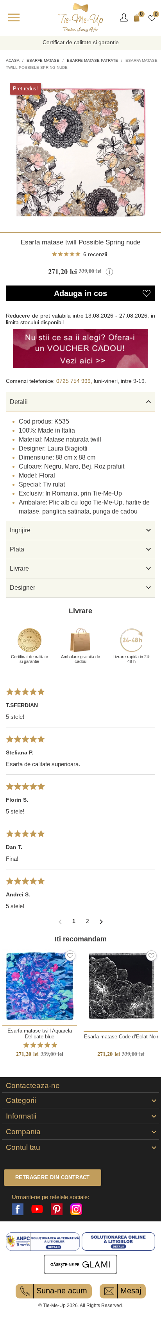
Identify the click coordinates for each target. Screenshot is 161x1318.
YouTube (37, 1209)
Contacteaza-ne (33, 1086)
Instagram (76, 1209)
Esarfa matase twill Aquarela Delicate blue (39, 1034)
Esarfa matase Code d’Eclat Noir (121, 1037)
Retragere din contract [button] (52, 1177)
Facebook (17, 1209)
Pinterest (57, 1209)
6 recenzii (95, 254)
